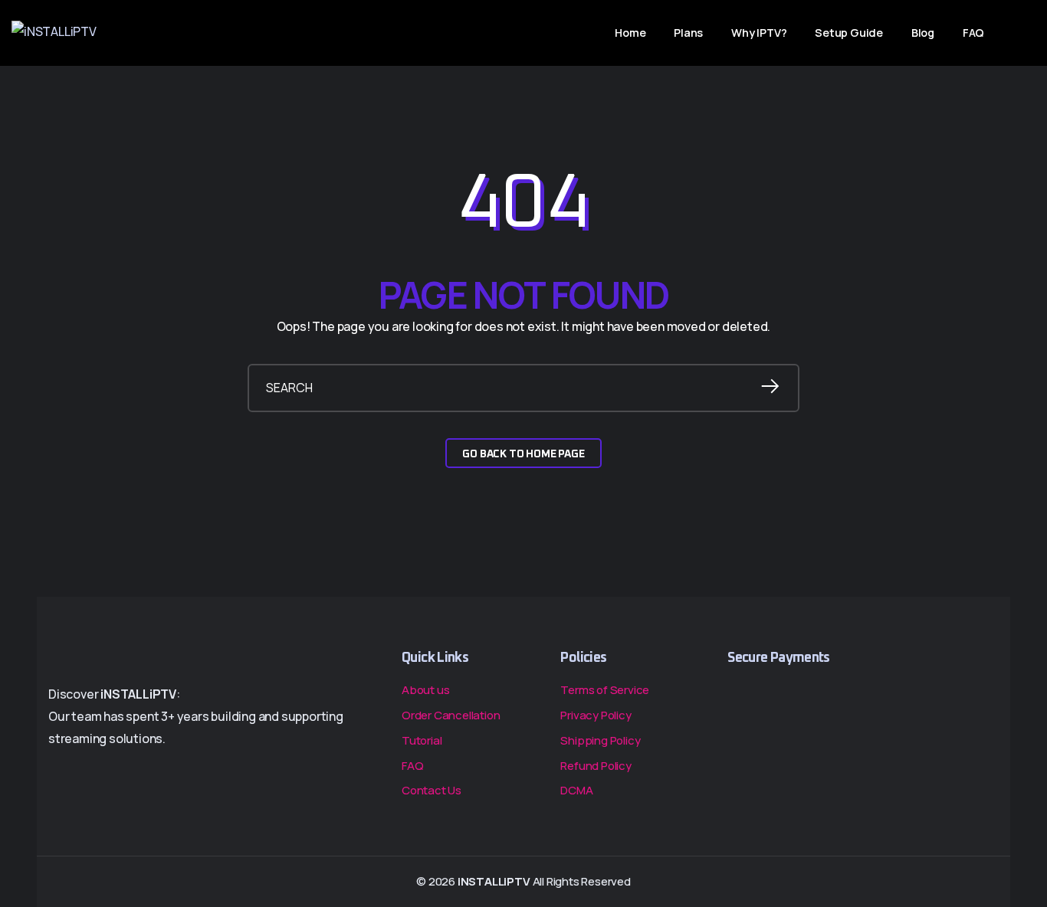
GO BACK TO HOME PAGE (523, 454)
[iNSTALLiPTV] (54, 33)
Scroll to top (32, 458)
